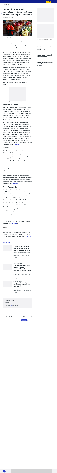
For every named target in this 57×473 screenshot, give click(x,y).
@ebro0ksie (8, 305)
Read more (7, 302)
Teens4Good (14, 183)
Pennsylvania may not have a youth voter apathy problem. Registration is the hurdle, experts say (45, 48)
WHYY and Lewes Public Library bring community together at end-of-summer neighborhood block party (44, 55)
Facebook (8, 227)
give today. (28, 236)
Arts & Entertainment (17, 263)
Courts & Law (16, 244)
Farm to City (14, 223)
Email (12, 227)
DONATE (49, 1)
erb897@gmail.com (15, 305)
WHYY (4, 2)
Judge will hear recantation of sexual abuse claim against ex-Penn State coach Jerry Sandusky (45, 62)
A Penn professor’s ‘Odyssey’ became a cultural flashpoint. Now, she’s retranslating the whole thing (22, 268)
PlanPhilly (15, 281)
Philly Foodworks (26, 218)
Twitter (10, 227)
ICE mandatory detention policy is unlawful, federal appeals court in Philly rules (21, 248)
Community (20, 281)
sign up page (16, 144)
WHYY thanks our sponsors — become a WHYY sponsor (16, 101)
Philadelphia (6, 4)
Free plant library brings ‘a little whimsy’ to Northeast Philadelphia (21, 284)
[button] (4, 471)
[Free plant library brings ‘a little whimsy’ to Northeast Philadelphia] (7, 284)
